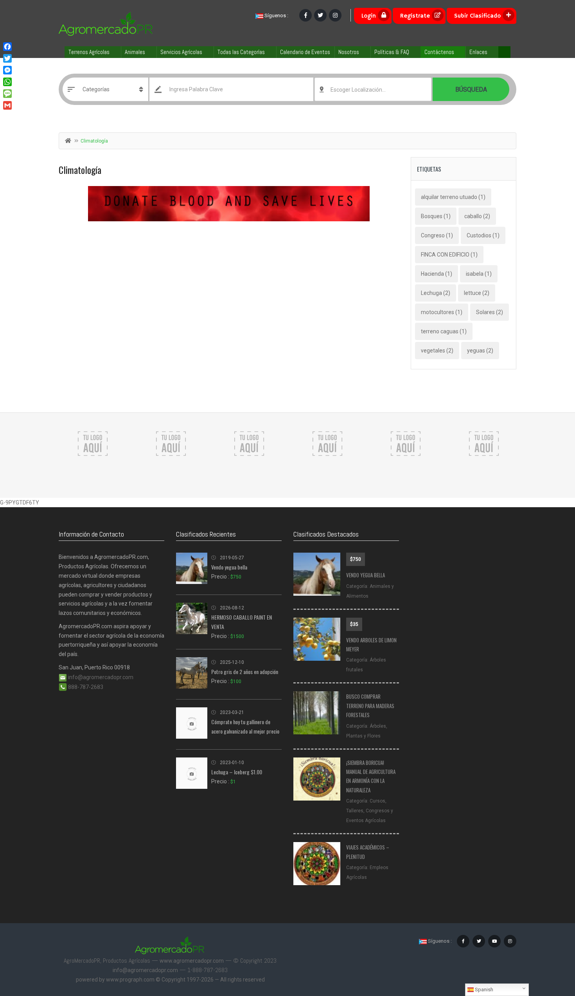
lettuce (476, 293)
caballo (477, 216)
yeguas (480, 350)
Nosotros (348, 52)
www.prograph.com (130, 979)
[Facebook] (7, 46)
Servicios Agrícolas (181, 52)
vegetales (437, 350)
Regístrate (415, 16)
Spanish (483, 989)
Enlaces (478, 52)
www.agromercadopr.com (192, 961)
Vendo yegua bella (229, 567)
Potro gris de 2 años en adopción (244, 671)
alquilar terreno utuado (453, 197)
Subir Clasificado (477, 16)
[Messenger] (7, 70)
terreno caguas (444, 331)
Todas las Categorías (241, 52)
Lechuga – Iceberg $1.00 (236, 772)
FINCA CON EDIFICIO (449, 254)
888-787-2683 (85, 687)
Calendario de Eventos (305, 52)
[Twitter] (7, 58)
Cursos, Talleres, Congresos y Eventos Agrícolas (369, 810)
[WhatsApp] (7, 82)
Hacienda (436, 274)
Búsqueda (471, 89)
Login (368, 16)
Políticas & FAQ (391, 52)
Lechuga (435, 293)
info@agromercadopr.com (100, 677)
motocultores (441, 312)
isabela (479, 274)
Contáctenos (439, 52)
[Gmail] (7, 105)
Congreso (437, 235)
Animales (135, 52)
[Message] (7, 93)
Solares (489, 312)
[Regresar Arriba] (549, 947)
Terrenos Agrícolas (89, 52)
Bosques (436, 216)
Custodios (483, 235)
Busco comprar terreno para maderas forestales (370, 705)
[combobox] (372, 89)
